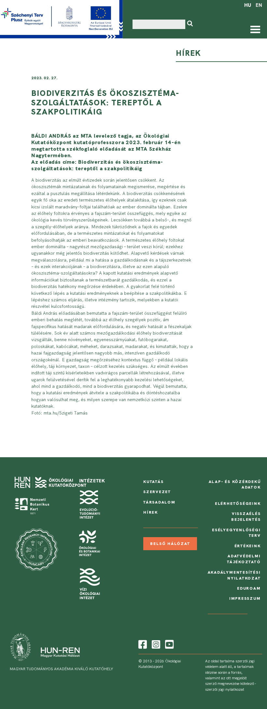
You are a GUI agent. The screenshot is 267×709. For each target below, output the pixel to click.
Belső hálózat (170, 543)
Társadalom (159, 502)
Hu (247, 5)
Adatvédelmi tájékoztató (244, 559)
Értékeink (247, 546)
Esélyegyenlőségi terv (236, 532)
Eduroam (249, 588)
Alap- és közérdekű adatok (235, 484)
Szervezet (157, 491)
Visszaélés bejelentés (246, 516)
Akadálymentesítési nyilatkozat (234, 575)
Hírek (150, 512)
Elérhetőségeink (238, 503)
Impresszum (245, 598)
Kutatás (153, 481)
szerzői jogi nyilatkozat (224, 689)
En (259, 5)
